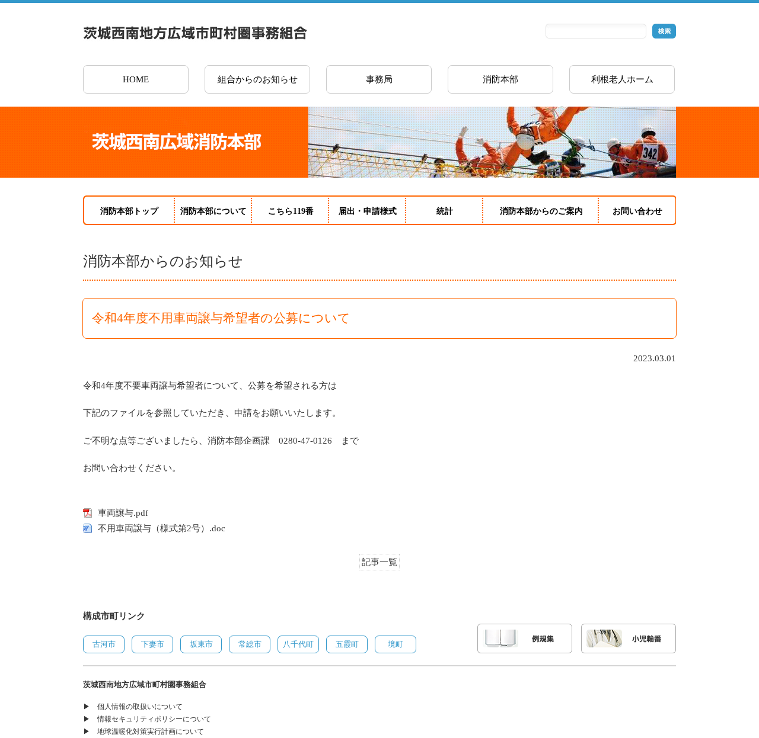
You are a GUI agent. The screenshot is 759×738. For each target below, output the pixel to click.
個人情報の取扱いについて (140, 706)
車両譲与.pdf (123, 513)
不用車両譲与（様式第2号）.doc (161, 528)
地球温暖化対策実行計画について (150, 731)
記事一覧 (379, 562)
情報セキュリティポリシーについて (154, 719)
